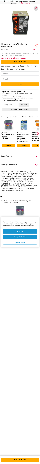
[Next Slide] (38, 133)
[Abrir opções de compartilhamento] (36, 8)
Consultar (24, 105)
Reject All (20, 231)
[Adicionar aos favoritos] (36, 45)
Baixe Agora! (26, 3)
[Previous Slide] (2, 133)
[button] (20, 156)
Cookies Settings (20, 242)
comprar (9, 145)
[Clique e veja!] (36, 49)
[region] (20, 232)
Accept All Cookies (20, 236)
